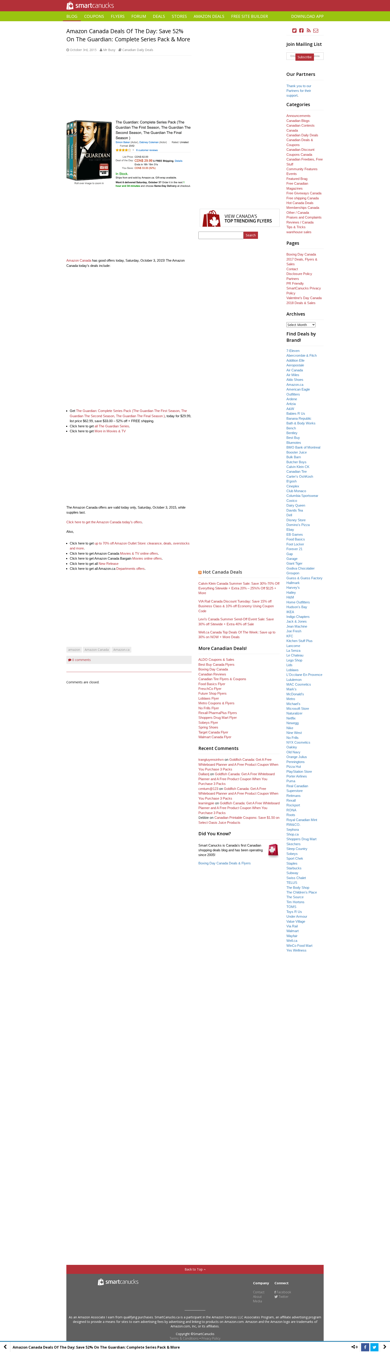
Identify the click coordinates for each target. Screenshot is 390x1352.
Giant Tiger (294, 563)
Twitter (283, 1296)
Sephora (292, 829)
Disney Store (296, 520)
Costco (291, 501)
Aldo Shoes (294, 380)
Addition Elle (295, 360)
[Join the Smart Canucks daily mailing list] (316, 30)
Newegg (292, 723)
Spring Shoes (208, 727)
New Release (108, 563)
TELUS (291, 882)
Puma (290, 781)
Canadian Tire (296, 471)
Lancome (293, 646)
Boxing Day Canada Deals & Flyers (224, 863)
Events (291, 174)
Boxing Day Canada (213, 669)
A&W (290, 409)
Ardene (291, 399)
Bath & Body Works (301, 423)
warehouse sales (298, 232)
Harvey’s (293, 587)
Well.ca (291, 940)
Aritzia (291, 404)
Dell (289, 515)
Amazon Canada (78, 260)
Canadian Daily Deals (137, 50)
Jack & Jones (296, 621)
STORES (179, 16)
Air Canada (294, 370)
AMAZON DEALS (209, 16)
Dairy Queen (295, 505)
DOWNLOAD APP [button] (307, 16)
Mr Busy (109, 50)
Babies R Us (295, 413)
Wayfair (291, 936)
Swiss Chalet (296, 878)
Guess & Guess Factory (304, 578)
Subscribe (305, 57)
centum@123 (208, 789)
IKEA (290, 612)
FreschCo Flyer (209, 689)
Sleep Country (296, 849)
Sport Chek (294, 858)
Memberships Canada (302, 207)
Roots (290, 815)
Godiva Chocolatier (300, 568)
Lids (289, 665)
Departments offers (130, 568)
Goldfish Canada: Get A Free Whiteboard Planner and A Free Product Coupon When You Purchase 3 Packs (238, 764)
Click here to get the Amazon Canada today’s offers (104, 522)
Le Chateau (294, 655)
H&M (290, 597)
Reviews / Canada (299, 222)
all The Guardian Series (112, 426)
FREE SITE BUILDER (249, 16)
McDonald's (295, 694)
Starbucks (294, 868)
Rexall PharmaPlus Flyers (217, 713)
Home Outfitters (298, 602)
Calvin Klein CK (297, 467)
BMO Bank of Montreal (303, 447)
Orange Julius (296, 757)
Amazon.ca (121, 649)
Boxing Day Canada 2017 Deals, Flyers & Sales (301, 259)
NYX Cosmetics (298, 742)
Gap (289, 554)
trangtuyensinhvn (211, 759)
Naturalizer (294, 713)
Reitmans (293, 796)
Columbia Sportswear (302, 496)
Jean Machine (296, 626)
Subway (292, 873)
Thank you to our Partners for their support (298, 91)
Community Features (302, 169)
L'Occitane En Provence (304, 675)
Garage (291, 559)
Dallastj (203, 774)
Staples (291, 863)
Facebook (283, 1292)
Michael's (293, 704)
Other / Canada (297, 212)
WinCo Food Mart (299, 945)
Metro (290, 699)
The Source (295, 897)
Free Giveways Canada (303, 193)
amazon (74, 649)
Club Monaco (296, 491)
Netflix (291, 718)
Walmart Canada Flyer (214, 737)
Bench (291, 428)
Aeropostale (295, 365)
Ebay (290, 529)
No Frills (292, 738)
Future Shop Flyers (212, 693)
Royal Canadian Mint (301, 820)
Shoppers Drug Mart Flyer (217, 717)
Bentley (291, 433)
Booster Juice (296, 452)
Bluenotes (293, 442)
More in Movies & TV (110, 431)
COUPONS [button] (94, 16)
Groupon (292, 573)
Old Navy (293, 752)
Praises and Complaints (304, 217)
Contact (292, 269)
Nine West (294, 733)
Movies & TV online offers (139, 553)
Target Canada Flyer (213, 732)
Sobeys (292, 854)
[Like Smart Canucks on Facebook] (301, 30)
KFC (289, 636)
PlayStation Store (299, 771)
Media (257, 1301)
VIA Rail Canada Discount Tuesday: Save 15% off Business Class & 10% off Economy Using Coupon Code (236, 606)
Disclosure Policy (299, 274)
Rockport (293, 805)
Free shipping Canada (302, 198)
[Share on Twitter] (374, 1347)
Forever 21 (294, 549)
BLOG (71, 16)
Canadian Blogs (298, 121)
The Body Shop (297, 887)
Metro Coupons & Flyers (216, 703)
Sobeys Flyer (208, 722)
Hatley (291, 592)
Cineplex (292, 486)
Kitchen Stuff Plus (299, 641)
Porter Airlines (296, 776)
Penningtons (295, 762)
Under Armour (296, 916)
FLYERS (118, 16)
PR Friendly (295, 283)
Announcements (298, 116)
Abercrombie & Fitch (301, 355)
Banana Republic (298, 418)
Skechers (293, 844)
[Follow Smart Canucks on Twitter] (294, 30)
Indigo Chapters (298, 617)
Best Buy (293, 438)
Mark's (291, 689)
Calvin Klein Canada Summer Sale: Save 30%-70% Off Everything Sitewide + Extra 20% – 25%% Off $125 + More (238, 588)
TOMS (291, 907)
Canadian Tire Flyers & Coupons (222, 679)
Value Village (295, 921)
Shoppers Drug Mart (301, 839)
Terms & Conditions (184, 1338)
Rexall (291, 800)
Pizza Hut (293, 766)
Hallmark (293, 583)
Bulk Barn (293, 457)
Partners (292, 279)
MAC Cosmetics (298, 684)
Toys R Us (294, 912)
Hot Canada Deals (222, 572)
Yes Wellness (296, 950)
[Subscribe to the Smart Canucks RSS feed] (309, 30)
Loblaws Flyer (208, 698)
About (257, 1296)
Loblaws (292, 670)
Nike (289, 728)
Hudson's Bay (296, 607)
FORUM (138, 16)
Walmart (292, 931)
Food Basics (295, 539)
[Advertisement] (195, 23)
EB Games (294, 534)
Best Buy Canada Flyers (216, 664)
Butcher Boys (296, 462)
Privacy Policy (211, 1338)
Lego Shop (294, 660)
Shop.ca (292, 834)
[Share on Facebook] (365, 1347)
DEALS (159, 16)
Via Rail (292, 926)
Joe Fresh (293, 631)
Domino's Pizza (298, 525)
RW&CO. (293, 824)
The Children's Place (301, 892)
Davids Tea (294, 510)
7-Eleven (292, 351)
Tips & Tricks (296, 227)
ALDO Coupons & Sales (216, 659)
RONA (291, 810)
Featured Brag (296, 179)
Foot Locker (295, 544)
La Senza (293, 650)
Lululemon (294, 680)
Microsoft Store (297, 708)
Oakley (291, 747)
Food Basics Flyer (211, 684)
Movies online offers (147, 558)
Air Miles (292, 375)
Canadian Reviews (212, 674)
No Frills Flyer (208, 708)
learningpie (206, 803)
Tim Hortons (295, 902)
